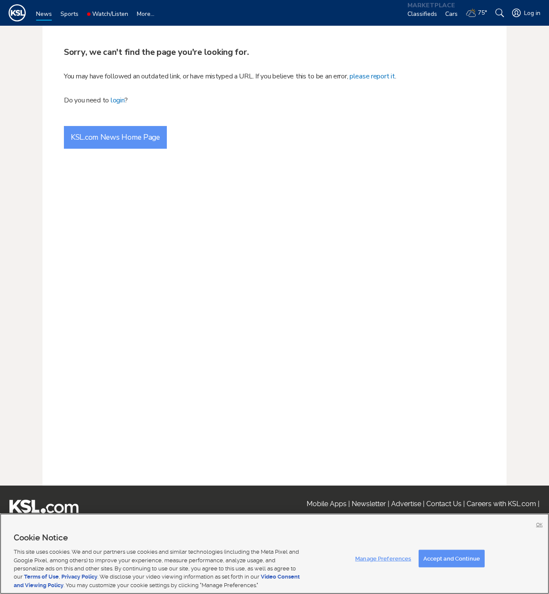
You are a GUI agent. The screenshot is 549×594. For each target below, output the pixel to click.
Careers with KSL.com (501, 504)
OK (539, 525)
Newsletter (369, 504)
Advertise (406, 504)
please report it (372, 76)
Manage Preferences (383, 558)
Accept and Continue (451, 558)
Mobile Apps (327, 504)
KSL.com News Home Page (115, 137)
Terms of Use (41, 577)
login (118, 100)
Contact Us (444, 504)
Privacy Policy (79, 577)
